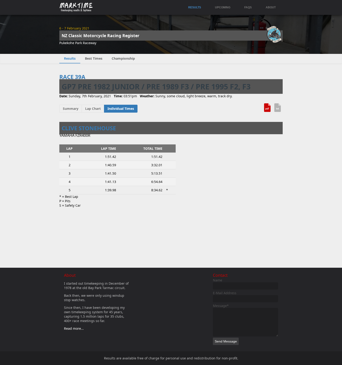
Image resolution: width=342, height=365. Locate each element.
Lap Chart (93, 108)
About (271, 7)
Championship (123, 58)
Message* (221, 305)
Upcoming (222, 7)
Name (217, 280)
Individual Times (120, 108)
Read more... (74, 328)
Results (194, 7)
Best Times (93, 58)
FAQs (248, 7)
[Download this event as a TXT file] (277, 109)
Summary (70, 108)
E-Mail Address (224, 293)
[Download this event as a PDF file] (267, 109)
